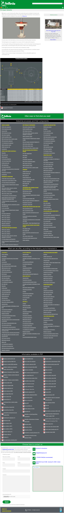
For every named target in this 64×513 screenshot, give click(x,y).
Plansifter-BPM (28, 424)
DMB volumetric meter (6, 145)
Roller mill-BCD (48, 372)
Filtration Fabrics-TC (8, 431)
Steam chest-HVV (49, 423)
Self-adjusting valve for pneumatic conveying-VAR (52, 398)
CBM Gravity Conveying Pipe (50, 227)
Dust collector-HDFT (8, 426)
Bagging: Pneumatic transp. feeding (11, 372)
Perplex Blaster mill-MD (29, 408)
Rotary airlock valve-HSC (50, 375)
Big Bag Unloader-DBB (8, 385)
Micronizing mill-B (28, 397)
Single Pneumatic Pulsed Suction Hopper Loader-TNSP (52, 415)
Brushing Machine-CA (8, 388)
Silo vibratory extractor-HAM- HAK (52, 410)
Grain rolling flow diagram (30, 361)
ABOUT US (4, 509)
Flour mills (25, 299)
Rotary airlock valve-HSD (50, 378)
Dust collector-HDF (8, 423)
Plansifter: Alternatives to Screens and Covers (32, 420)
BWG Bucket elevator (6, 225)
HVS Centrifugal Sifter (6, 161)
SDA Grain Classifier (6, 135)
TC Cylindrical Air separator (7, 143)
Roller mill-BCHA (48, 369)
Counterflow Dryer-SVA (9, 409)
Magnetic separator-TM (30, 392)
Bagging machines (5, 313)
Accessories (4, 149)
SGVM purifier (5, 157)
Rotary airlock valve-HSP (50, 383)
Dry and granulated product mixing (51, 199)
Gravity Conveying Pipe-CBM (31, 367)
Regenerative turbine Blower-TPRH (52, 361)
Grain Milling (4, 256)
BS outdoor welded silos (49, 168)
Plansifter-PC (27, 411)
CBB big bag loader (27, 193)
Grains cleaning (26, 240)
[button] (63, 7)
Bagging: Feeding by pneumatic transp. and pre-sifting (10, 368)
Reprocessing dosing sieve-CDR (52, 364)
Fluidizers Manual (7, 434)
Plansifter (46, 129)
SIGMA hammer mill (6, 147)
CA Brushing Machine (6, 159)
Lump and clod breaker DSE (28, 179)
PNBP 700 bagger (47, 205)
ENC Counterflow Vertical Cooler (51, 268)
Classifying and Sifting (27, 268)
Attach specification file (7, 494)
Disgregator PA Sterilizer (8, 107)
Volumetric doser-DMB (50, 432)
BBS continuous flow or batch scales (9, 139)
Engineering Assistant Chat (8, 449)
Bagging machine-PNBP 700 (10, 361)
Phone (4, 462)
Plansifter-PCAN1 (28, 427)
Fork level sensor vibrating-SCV (10, 439)
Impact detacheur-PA (29, 386)
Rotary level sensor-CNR (50, 386)
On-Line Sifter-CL (28, 405)
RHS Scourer (4, 274)
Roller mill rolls (48, 367)
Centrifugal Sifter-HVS (8, 393)
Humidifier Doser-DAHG (30, 380)
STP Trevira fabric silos (48, 164)
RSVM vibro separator (6, 270)
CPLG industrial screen (6, 129)
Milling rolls (25, 185)
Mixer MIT (27, 403)
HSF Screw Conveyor (6, 221)
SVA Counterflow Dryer (28, 208)
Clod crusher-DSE (7, 396)
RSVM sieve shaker (26, 305)
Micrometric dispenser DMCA (29, 161)
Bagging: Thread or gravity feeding (11, 379)
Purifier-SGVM (48, 358)
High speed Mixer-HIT (29, 375)
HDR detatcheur (5, 165)
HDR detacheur (5, 298)
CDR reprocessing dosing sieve (50, 137)
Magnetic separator (6, 223)
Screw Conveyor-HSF (49, 394)
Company (4, 468)
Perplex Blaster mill (27, 177)
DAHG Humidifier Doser (7, 137)
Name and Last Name (6, 456)
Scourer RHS (4, 131)
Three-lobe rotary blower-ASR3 (52, 426)
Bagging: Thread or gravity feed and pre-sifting (11, 376)
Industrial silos (5, 304)
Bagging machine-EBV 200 (9, 358)
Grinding (24, 266)
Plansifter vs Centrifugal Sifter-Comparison (31, 415)
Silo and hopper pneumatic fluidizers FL (10, 244)
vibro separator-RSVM (50, 402)
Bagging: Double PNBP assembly (10, 364)
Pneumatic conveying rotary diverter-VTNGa (30, 436)
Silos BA (47, 405)
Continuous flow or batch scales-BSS (11, 403)
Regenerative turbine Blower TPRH (9, 180)
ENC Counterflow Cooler (28, 210)
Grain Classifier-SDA (29, 358)
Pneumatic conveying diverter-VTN (32, 432)
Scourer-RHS (48, 392)
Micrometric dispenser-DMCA (31, 394)
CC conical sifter (47, 135)
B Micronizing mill (5, 163)
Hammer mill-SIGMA (29, 369)
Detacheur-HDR (7, 420)
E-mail (19, 456)
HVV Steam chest (47, 264)
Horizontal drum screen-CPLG (31, 378)
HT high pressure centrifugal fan (8, 182)
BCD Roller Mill (26, 183)
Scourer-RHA (48, 389)
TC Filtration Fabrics (48, 151)
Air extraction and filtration (49, 153)
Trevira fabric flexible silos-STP (51, 429)
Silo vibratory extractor (48, 162)
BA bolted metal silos (48, 166)
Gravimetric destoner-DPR (30, 364)
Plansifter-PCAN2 (28, 429)
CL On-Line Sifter (5, 208)
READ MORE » (53, 39)
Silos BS (47, 408)
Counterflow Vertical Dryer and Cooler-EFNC (10, 414)
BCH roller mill (5, 155)
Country (19, 462)
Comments (4, 474)
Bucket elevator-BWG (8, 391)
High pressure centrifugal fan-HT (31, 372)
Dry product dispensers (6, 311)
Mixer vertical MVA (28, 400)
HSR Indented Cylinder (6, 133)
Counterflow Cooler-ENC (9, 407)
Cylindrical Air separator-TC (9, 417)
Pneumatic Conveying (6, 172)
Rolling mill (24, 16)
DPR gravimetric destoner (7, 141)
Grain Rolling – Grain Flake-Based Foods (31, 223)
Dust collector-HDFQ (8, 428)
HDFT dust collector (6, 217)
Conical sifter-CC (7, 399)
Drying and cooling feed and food (30, 238)
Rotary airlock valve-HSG (50, 380)
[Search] (63, 3)
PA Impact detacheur (6, 167)
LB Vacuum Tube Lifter (27, 159)
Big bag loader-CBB (8, 382)
